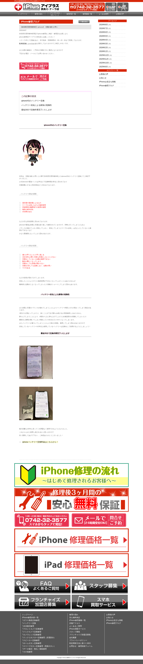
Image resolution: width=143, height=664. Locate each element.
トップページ (22, 14)
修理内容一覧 (71, 14)
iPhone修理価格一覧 (77, 620)
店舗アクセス (74, 623)
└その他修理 (27, 652)
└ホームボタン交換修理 (31, 643)
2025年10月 (104, 63)
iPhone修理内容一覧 (30, 617)
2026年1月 (103, 51)
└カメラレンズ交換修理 (31, 635)
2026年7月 (103, 28)
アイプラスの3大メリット (55, 14)
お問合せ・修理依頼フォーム (81, 646)
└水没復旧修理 (28, 626)
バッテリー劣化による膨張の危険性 (36, 105)
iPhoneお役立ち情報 (107, 82)
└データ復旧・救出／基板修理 (34, 649)
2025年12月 (104, 55)
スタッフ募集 (74, 632)
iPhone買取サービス (77, 629)
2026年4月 (103, 40)
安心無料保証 (74, 617)
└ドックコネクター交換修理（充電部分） (39, 637)
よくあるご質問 (75, 626)
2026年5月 (103, 36)
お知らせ (102, 78)
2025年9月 (103, 67)
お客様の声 (120, 14)
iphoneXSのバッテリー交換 (32, 101)
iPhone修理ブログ (106, 86)
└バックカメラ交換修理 (31, 632)
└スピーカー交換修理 (30, 640)
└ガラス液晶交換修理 (30, 620)
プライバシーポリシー (78, 640)
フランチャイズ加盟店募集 (80, 635)
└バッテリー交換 (29, 623)
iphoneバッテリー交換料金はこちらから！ (40, 442)
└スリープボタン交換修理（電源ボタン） (39, 646)
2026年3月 (103, 44)
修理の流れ (39, 14)
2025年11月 (104, 59)
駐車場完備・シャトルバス (28, 43)
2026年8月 (103, 25)
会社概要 (72, 637)
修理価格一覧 (87, 14)
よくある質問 (103, 14)
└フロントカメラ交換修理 (32, 629)
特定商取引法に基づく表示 (80, 643)
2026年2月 (103, 47)
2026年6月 (103, 32)
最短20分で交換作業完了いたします (36, 110)
